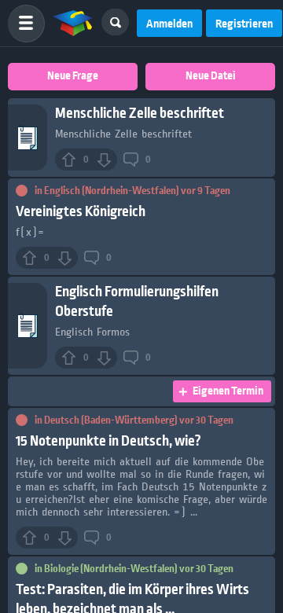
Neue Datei (211, 76)
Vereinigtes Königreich (80, 212)
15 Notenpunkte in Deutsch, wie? (108, 441)
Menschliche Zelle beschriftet (139, 113)
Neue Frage (72, 76)
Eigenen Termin (228, 391)
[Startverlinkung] (73, 23)
